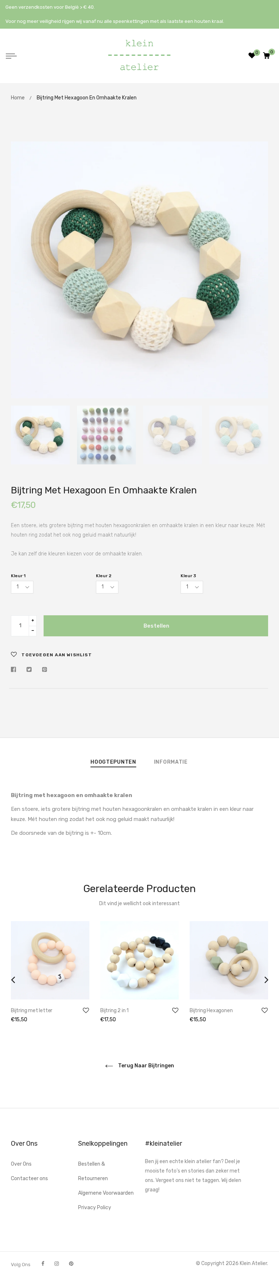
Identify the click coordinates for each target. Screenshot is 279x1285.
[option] (139, 269)
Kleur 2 (104, 575)
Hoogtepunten (113, 762)
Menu (13, 57)
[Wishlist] (251, 56)
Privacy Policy (94, 1207)
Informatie (171, 762)
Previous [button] (22, 270)
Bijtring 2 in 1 (114, 1010)
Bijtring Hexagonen (211, 1010)
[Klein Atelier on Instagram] (56, 1264)
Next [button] (257, 270)
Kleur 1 (18, 575)
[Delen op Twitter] (29, 670)
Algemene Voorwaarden (106, 1193)
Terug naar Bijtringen (145, 1066)
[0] (266, 56)
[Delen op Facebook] (15, 670)
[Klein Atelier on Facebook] (42, 1264)
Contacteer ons (29, 1178)
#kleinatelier (163, 1144)
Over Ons (21, 1164)
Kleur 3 (188, 575)
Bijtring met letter (31, 1010)
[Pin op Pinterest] (45, 670)
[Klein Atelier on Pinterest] (71, 1264)
